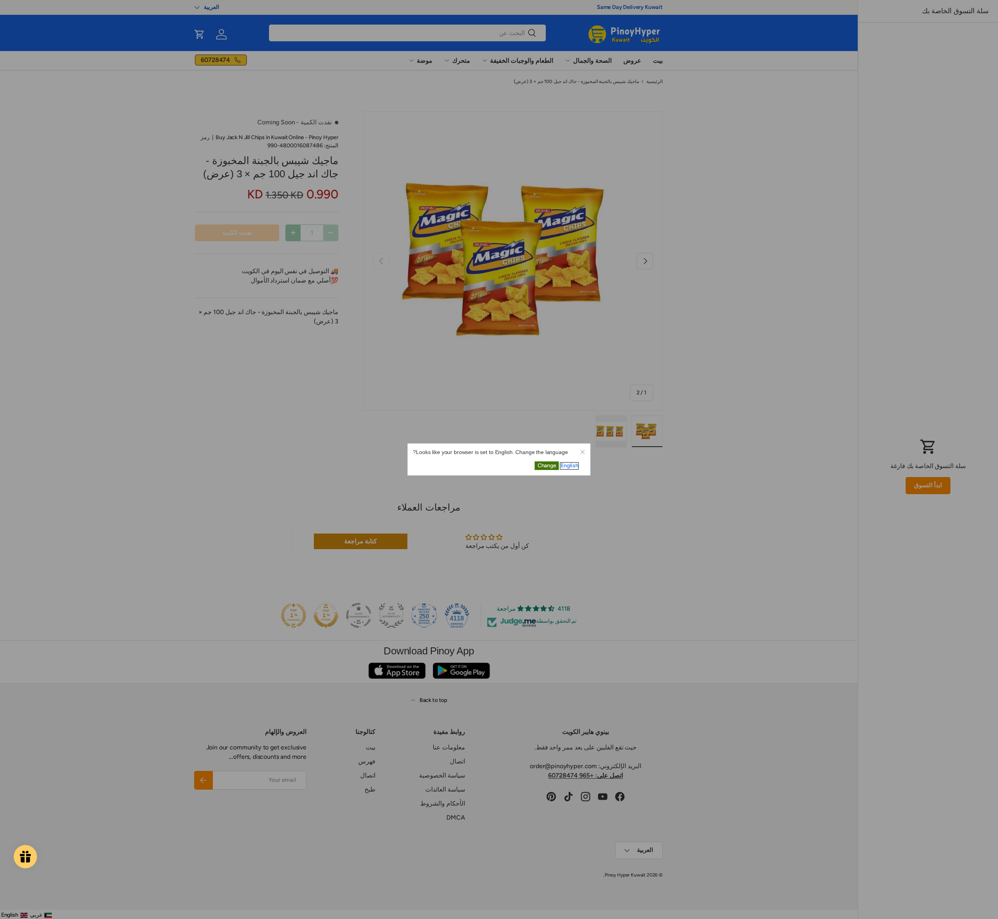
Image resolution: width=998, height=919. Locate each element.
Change (547, 465)
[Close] (582, 452)
